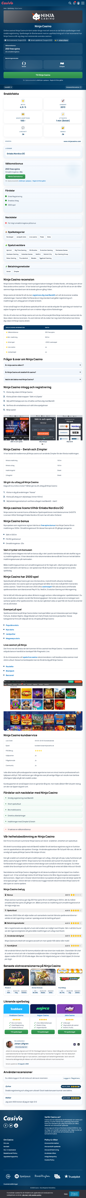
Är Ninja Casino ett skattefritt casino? (20, 372)
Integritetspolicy (51, 1157)
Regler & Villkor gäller (56, 80)
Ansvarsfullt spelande (52, 1146)
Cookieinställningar (11, 1184)
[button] (42, 444)
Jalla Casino (70, 1015)
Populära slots (12, 625)
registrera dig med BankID (44, 295)
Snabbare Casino (16, 1015)
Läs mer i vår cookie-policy (31, 1195)
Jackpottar (10, 634)
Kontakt (6, 1146)
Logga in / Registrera (71, 1078)
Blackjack (10, 671)
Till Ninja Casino (43, 75)
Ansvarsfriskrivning (52, 1150)
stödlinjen (39, 80)
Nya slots (10, 629)
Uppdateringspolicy (11, 1157)
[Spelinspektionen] (57, 1178)
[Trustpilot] (72, 1178)
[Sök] (70, 3)
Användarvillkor (50, 1153)
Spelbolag (11, 8)
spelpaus (46, 80)
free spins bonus (48, 525)
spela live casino (30, 657)
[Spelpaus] (22, 1178)
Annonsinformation (52, 1143)
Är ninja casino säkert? (14, 365)
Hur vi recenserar (10, 1150)
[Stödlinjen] (42, 1178)
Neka (66, 1194)
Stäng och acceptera (74, 1194)
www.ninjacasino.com (72, 141)
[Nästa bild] (80, 427)
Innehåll (7, 87)
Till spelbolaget (16, 1032)
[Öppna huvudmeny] (82, 3)
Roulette (9, 666)
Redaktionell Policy (10, 1153)
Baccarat (10, 675)
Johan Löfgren (63, 40)
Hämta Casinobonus (15, 176)
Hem (5, 8)
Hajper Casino (43, 1015)
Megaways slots (13, 638)
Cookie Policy (49, 1160)
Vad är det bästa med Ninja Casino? (19, 379)
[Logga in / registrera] (78, 3)
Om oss (6, 1143)
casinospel (47, 586)
